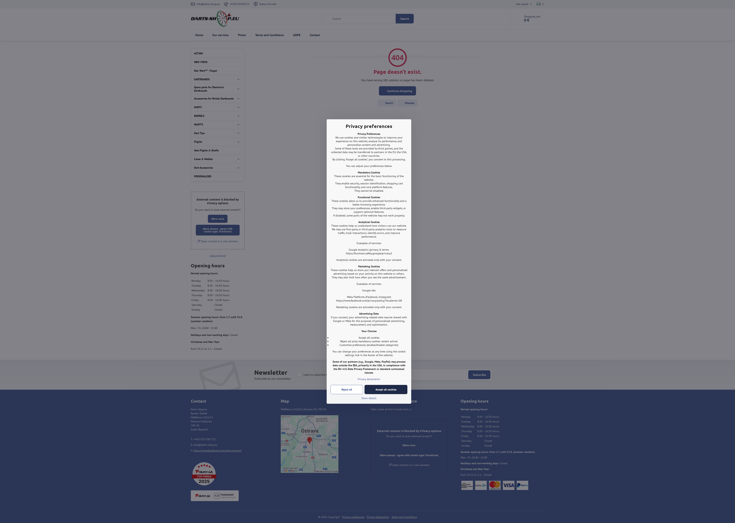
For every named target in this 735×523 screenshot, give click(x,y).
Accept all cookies (385, 389)
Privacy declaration (369, 379)
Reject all (346, 389)
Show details (368, 398)
